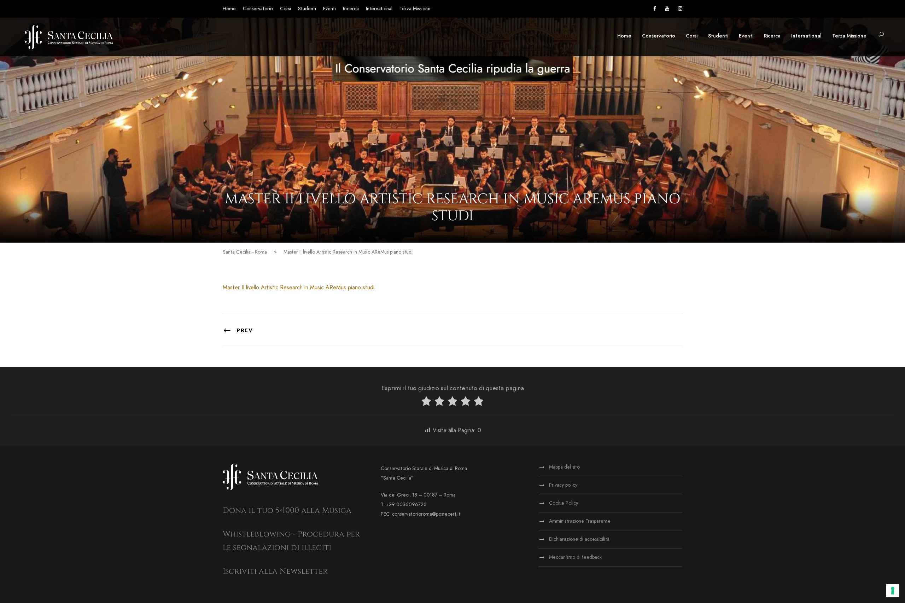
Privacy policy (563, 485)
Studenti (307, 8)
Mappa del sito (564, 467)
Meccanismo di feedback (575, 557)
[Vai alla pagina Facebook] (654, 8)
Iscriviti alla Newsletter (275, 571)
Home (229, 8)
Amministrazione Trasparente (580, 521)
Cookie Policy (563, 503)
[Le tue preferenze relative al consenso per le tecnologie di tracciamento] (892, 590)
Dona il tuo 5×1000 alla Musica (287, 510)
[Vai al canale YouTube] (667, 8)
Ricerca (351, 8)
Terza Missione (415, 8)
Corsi (285, 8)
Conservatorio (258, 8)
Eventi (329, 8)
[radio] (426, 402)
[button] (881, 35)
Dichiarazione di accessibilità (579, 539)
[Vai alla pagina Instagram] (680, 8)
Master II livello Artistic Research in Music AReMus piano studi (298, 287)
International (379, 8)
